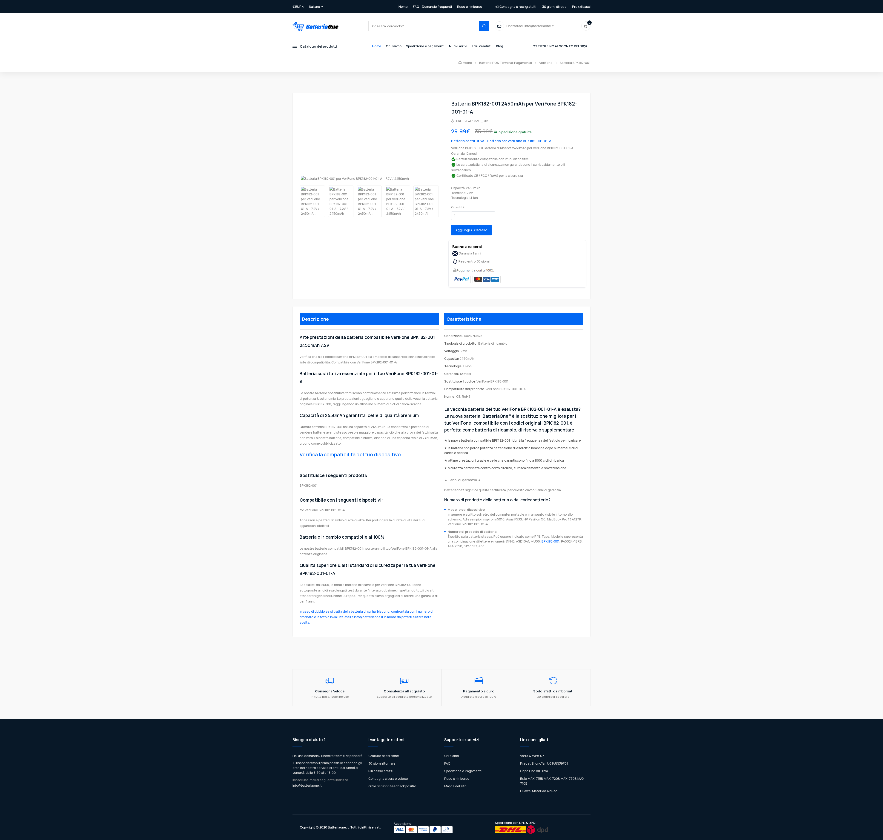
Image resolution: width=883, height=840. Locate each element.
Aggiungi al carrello (471, 230)
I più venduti (481, 46)
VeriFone (546, 62)
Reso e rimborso (469, 6)
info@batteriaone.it (307, 785)
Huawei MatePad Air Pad (538, 791)
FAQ (447, 763)
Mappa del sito (455, 786)
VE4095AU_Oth (476, 121)
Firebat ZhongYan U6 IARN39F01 (544, 763)
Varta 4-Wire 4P (532, 756)
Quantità (457, 207)
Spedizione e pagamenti (425, 46)
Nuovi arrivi (458, 46)
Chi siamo (393, 46)
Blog (499, 46)
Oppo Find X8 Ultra (534, 771)
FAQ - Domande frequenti (432, 6)
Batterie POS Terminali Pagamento (505, 62)
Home (403, 6)
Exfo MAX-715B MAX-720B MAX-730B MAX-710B (553, 781)
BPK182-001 (550, 541)
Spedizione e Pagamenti (463, 771)
